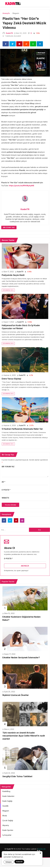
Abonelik (25, 566)
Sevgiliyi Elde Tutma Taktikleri (17, 776)
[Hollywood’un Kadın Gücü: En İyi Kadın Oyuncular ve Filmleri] (25, 306)
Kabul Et (19, 861)
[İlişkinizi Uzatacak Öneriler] (25, 676)
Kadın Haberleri (8, 796)
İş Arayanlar (6, 835)
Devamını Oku (8, 290)
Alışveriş (5, 825)
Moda (4, 816)
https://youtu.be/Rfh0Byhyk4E (21, 186)
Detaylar (9, 862)
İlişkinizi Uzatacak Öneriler (15, 695)
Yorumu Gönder (10, 505)
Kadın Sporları (7, 830)
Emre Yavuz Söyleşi (11, 378)
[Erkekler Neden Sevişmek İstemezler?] (25, 639)
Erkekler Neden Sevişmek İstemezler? (21, 657)
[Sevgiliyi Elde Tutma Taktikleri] (25, 758)
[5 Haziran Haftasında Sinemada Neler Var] (25, 409)
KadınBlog (6, 791)
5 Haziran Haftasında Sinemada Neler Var (22, 429)
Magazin (5, 811)
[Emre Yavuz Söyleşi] (25, 359)
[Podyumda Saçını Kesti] (25, 256)
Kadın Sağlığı (7, 801)
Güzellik (5, 806)
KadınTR (9, 33)
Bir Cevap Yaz (9, 227)
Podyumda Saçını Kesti (13, 275)
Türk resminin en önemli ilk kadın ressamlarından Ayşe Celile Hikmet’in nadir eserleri (23, 735)
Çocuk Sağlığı (7, 820)
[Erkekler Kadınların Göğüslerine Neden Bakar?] (25, 598)
